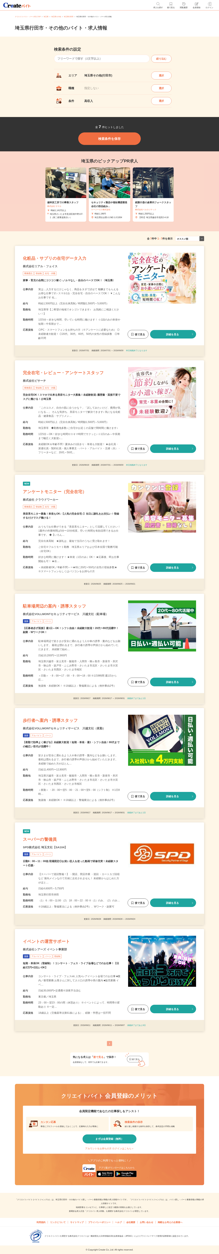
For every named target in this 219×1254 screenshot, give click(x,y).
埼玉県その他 (56, 16)
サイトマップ (77, 1222)
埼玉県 (46, 16)
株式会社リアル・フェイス (40, 266)
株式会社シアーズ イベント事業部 (45, 949)
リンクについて (58, 1222)
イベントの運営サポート (46, 941)
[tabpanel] (109, 194)
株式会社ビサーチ (34, 380)
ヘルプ (118, 1222)
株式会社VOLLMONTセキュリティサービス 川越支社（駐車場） (65, 614)
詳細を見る (172, 334)
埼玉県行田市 (68, 16)
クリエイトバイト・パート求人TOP (28, 16)
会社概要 (130, 1222)
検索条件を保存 (109, 138)
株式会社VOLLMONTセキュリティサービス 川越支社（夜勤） (64, 728)
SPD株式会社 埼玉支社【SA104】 (45, 847)
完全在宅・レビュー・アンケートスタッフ (63, 372)
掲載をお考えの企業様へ (170, 1222)
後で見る (140, 334)
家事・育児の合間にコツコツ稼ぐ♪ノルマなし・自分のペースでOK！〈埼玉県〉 (69, 280)
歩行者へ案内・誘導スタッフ (50, 720)
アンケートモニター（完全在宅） (55, 491)
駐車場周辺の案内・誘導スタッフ (54, 606)
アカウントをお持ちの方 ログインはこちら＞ (109, 1148)
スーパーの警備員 (40, 839)
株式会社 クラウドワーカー (40, 499)
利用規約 (41, 1222)
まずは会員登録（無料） (109, 1138)
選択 (161, 75)
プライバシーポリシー (99, 1222)
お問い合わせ (146, 1222)
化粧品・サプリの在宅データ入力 (54, 258)
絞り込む (161, 58)
